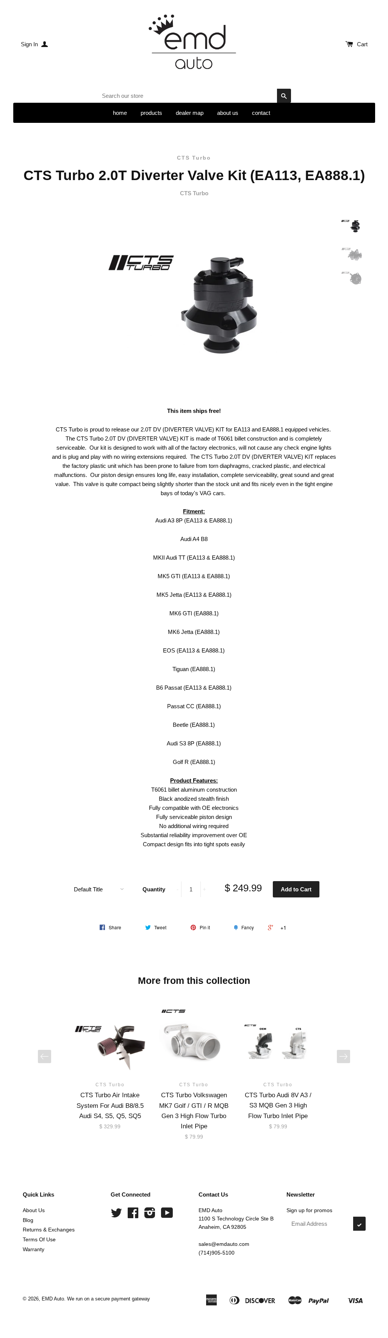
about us (227, 113)
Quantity (153, 889)
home (120, 113)
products (151, 113)
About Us (34, 1210)
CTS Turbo (194, 158)
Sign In (30, 44)
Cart (362, 44)
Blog (28, 1220)
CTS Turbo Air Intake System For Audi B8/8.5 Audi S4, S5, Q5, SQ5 (110, 1105)
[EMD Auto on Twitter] (116, 1216)
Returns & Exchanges (49, 1230)
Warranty (33, 1249)
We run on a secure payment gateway (108, 1299)
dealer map (189, 113)
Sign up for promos (309, 1210)
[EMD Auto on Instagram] (150, 1216)
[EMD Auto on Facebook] (133, 1216)
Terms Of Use (39, 1239)
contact (261, 113)
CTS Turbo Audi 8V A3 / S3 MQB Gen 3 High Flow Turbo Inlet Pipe (278, 1105)
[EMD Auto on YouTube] (167, 1216)
